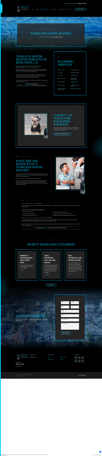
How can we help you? (64, 323)
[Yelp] (75, 361)
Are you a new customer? (65, 319)
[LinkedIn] (79, 361)
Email (72, 306)
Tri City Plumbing (20, 71)
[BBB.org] (82, 361)
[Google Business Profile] (75, 357)
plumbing (51, 205)
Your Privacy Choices (27, 374)
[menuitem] (34, 9)
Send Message (65, 332)
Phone (62, 306)
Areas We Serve (50, 359)
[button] (100, 452)
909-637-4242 (82, 3)
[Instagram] (82, 357)
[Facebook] (79, 357)
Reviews (61, 359)
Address (63, 310)
